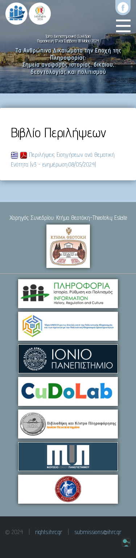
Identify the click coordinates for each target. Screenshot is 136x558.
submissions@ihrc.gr (97, 532)
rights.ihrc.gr (48, 532)
